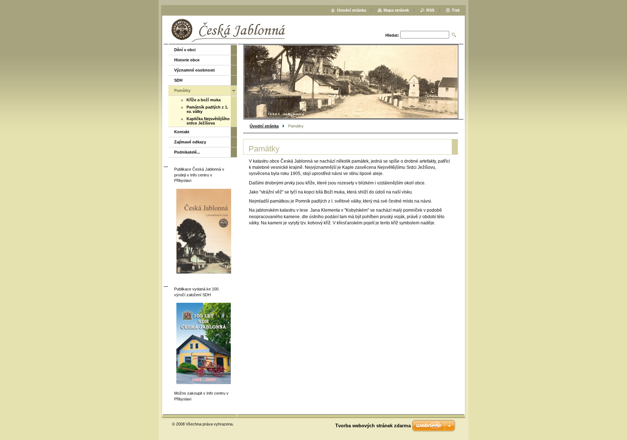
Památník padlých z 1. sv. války (207, 109)
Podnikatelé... (187, 152)
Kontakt (181, 132)
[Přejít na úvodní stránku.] (277, 30)
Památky (182, 90)
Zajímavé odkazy (190, 142)
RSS (430, 10)
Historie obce (187, 60)
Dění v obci (185, 50)
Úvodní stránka (264, 126)
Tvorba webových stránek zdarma (373, 425)
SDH (178, 80)
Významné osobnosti (194, 70)
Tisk (456, 10)
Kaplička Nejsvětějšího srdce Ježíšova (208, 121)
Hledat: (392, 35)
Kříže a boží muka (204, 100)
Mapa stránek (396, 10)
